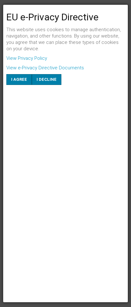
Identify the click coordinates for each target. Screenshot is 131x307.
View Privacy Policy (26, 58)
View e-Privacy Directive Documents (45, 68)
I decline (47, 79)
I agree (19, 79)
